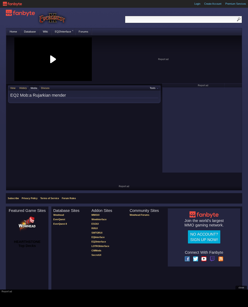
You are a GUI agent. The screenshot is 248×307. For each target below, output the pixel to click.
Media (34, 88)
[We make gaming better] (12, 4)
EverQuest (59, 219)
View (13, 88)
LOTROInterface (100, 246)
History (23, 88)
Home (13, 31)
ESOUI (95, 224)
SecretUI (96, 255)
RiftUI (94, 228)
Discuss (45, 88)
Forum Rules (69, 198)
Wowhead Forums (139, 215)
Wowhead (58, 215)
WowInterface (99, 219)
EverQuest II (60, 224)
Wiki (45, 31)
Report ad (163, 59)
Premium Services (235, 3)
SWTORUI (96, 232)
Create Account (212, 3)
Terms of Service (49, 198)
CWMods (96, 250)
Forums (83, 31)
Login (197, 3)
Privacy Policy (30, 198)
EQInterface (98, 237)
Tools (152, 88)
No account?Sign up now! (204, 237)
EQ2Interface (63, 31)
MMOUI (95, 215)
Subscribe (13, 198)
